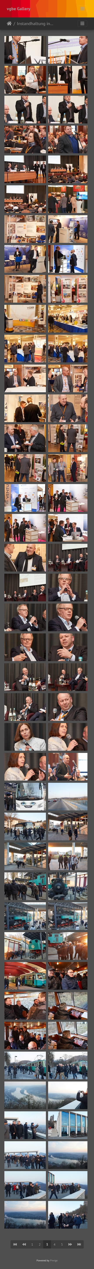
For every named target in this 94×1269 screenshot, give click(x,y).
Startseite (9, 23)
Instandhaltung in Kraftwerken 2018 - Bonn (35, 23)
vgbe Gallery (18, 9)
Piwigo (53, 1260)
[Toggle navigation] (82, 8)
